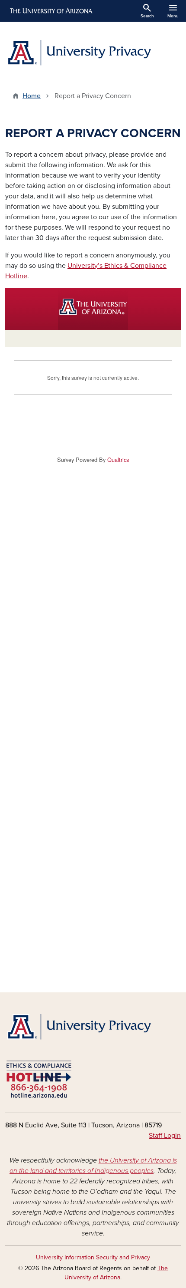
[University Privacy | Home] (93, 53)
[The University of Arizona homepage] (50, 11)
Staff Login (165, 1135)
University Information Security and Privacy (93, 1257)
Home (31, 96)
